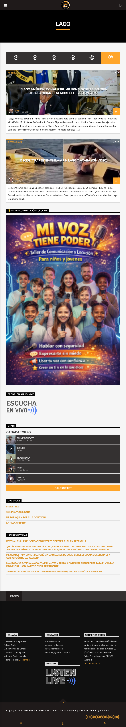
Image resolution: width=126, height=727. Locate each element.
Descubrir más (91, 663)
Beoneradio (24, 659)
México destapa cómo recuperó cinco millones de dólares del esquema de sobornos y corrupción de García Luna (58, 556)
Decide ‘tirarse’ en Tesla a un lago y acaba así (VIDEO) (63, 160)
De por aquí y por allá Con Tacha (26, 517)
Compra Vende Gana (18, 512)
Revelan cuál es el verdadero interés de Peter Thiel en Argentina (46, 541)
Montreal (12, 73)
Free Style (12, 506)
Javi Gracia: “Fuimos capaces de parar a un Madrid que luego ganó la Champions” (54, 571)
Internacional (15, 142)
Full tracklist (63, 488)
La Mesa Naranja (16, 522)
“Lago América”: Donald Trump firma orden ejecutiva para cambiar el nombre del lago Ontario (63, 91)
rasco (17, 110)
